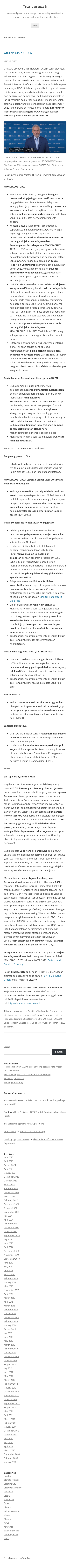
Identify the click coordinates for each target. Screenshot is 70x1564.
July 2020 (8, 1239)
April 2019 (8, 1270)
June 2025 (8, 1157)
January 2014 (10, 1325)
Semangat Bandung (13, 1082)
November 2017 (11, 1290)
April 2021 (8, 1219)
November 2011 (11, 1395)
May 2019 (8, 1266)
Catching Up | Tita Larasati (16, 1139)
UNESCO (48, 1018)
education (9, 1499)
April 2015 (8, 1301)
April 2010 (8, 1446)
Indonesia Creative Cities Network (20, 1018)
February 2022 (11, 1200)
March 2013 (9, 1344)
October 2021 (10, 1208)
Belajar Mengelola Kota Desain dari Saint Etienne (27, 1074)
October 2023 (10, 1180)
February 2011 (11, 1422)
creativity (57, 1014)
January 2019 (10, 1282)
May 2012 (8, 1376)
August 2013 (10, 1329)
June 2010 (8, 1438)
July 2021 (8, 1215)
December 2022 (11, 1192)
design (7, 1495)
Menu (35, 25)
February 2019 (11, 1278)
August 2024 (10, 1165)
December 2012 (11, 1356)
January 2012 (10, 1387)
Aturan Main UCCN (18, 53)
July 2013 (8, 1333)
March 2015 (9, 1305)
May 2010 (8, 1442)
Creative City (34, 1011)
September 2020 (12, 1235)
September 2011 (12, 1403)
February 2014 (11, 1321)
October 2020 (10, 1231)
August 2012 (10, 1364)
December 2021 (11, 1204)
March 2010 (9, 1450)
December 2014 (11, 1317)
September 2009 (12, 1454)
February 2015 (11, 1309)
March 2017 (9, 1297)
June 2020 (8, 1243)
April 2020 (8, 1247)
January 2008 (10, 1461)
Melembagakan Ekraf (14, 1078)
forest (7, 1503)
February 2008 (11, 1458)
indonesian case (11, 1511)
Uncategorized (11, 1534)
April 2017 (8, 1293)
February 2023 (11, 1188)
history (7, 1507)
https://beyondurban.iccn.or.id (25, 1003)
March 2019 (9, 1274)
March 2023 (9, 1184)
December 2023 (11, 1176)
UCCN (40, 1018)
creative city (27, 1014)
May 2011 (8, 1411)
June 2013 (8, 1336)
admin (10, 1026)
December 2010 (11, 1430)
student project (11, 1530)
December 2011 (11, 1391)
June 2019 (8, 1262)
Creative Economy (50, 1011)
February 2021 (11, 1223)
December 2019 (11, 1251)
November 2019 (11, 1254)
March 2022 (9, 1196)
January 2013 (10, 1352)
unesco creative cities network (33, 1022)
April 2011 (8, 1415)
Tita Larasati (35, 6)
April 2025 (8, 1161)
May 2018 (8, 1286)
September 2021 (12, 1211)
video (6, 1538)
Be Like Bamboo (12, 1070)
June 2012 (8, 1372)
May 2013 (8, 1340)
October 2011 (10, 1399)
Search (7, 1046)
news (6, 1522)
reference (8, 1526)
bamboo (8, 1475)
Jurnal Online (10, 1131)
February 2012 (11, 1383)
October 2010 (10, 1434)
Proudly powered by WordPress (18, 1558)
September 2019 (12, 1258)
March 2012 (9, 1379)
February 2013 (11, 1348)
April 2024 (8, 1168)
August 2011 (10, 1407)
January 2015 (10, 1313)
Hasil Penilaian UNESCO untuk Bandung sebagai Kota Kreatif (33, 1066)
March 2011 (9, 1418)
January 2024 (10, 1172)
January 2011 (10, 1426)
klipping (8, 1515)
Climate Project (11, 1479)
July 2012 (8, 1368)
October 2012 (10, 1360)
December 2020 (11, 1227)
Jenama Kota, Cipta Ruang (31, 1123)
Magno (7, 1518)
